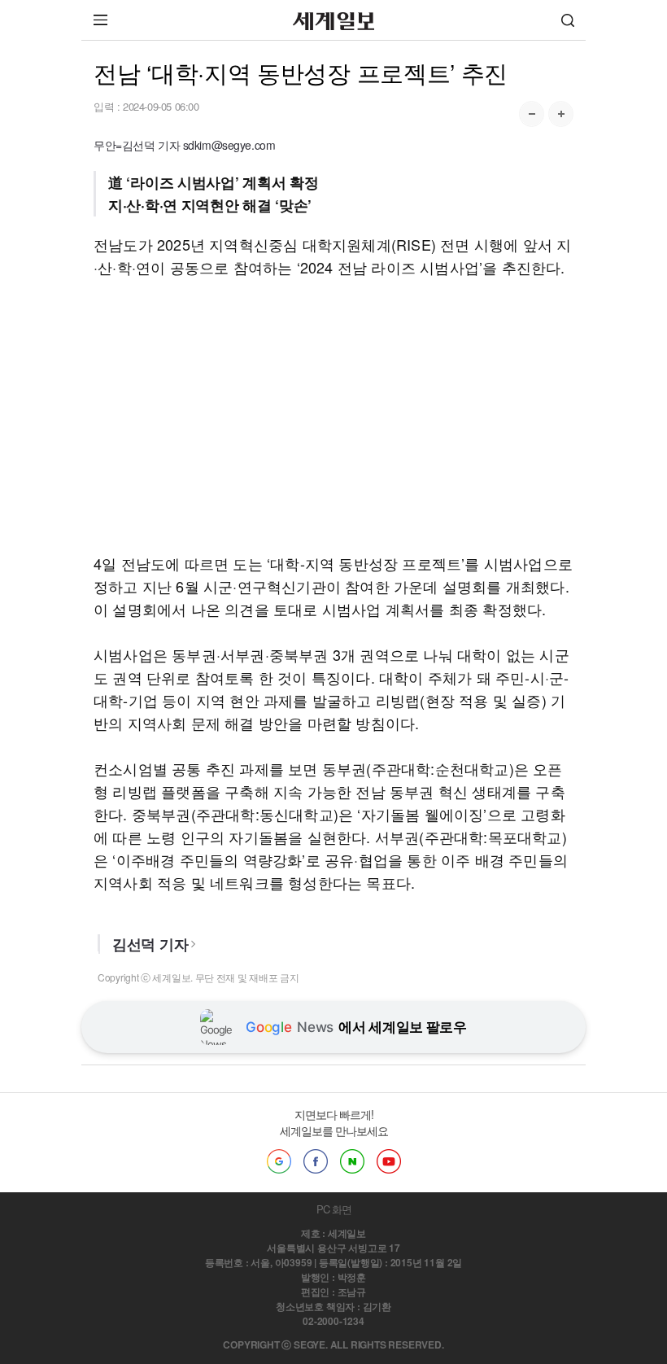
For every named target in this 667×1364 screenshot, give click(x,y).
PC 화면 (333, 1209)
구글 (279, 1161)
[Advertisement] (333, 415)
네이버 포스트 (352, 1161)
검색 (568, 20)
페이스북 (315, 1161)
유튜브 (389, 1161)
